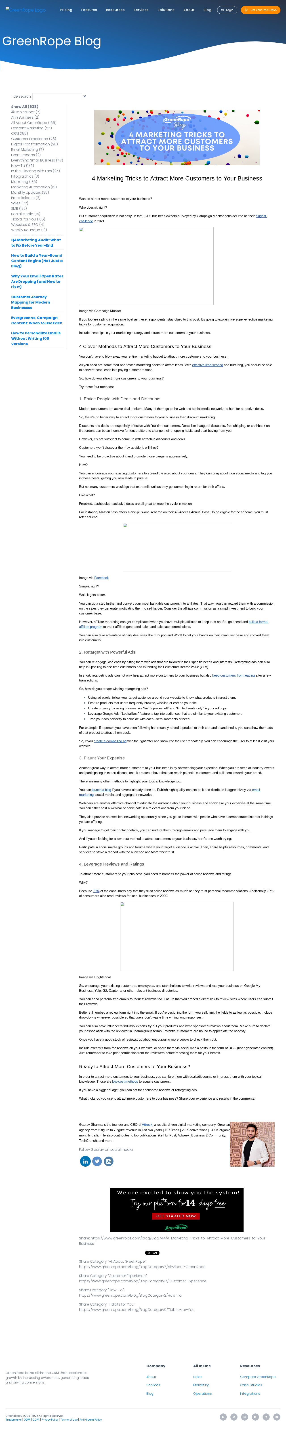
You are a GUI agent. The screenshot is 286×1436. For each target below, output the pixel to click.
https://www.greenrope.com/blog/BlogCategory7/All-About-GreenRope (142, 1266)
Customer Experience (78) (33, 138)
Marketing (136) (24, 181)
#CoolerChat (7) (25, 112)
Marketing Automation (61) (34, 187)
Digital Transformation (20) (34, 144)
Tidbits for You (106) (28, 219)
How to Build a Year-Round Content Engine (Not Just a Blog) (37, 261)
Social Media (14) (25, 213)
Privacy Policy (50, 1419)
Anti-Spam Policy (91, 1419)
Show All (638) (24, 106)
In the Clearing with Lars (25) (35, 171)
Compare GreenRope (258, 1377)
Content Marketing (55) (31, 128)
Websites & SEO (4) (27, 224)
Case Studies (251, 1385)
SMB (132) (19, 208)
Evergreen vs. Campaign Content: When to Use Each (36, 320)
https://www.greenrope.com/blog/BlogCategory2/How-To (130, 1295)
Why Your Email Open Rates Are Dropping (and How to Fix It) (37, 281)
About (189, 10)
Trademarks (14, 1419)
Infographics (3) (25, 176)
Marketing (201, 1385)
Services (141, 10)
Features (89, 10)
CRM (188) (19, 133)
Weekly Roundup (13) (29, 230)
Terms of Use (69, 1419)
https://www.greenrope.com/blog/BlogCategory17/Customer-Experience (142, 1281)
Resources (115, 10)
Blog (208, 10)
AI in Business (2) (25, 117)
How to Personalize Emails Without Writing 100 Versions (36, 338)
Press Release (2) (25, 197)
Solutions (166, 10)
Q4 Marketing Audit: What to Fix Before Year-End (36, 242)
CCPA (36, 1419)
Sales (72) (19, 203)
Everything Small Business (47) (37, 160)
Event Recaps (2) (26, 154)
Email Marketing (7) (27, 149)
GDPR (27, 1419)
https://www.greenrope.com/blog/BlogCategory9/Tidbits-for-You (137, 1309)
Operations (202, 1393)
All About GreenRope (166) (33, 122)
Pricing (66, 10)
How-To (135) (22, 165)
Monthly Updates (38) (30, 192)
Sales (197, 1377)
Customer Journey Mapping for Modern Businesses (30, 302)
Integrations (250, 1393)
